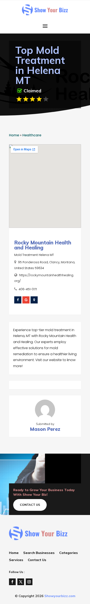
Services (16, 560)
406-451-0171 (28, 289)
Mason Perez (45, 429)
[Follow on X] (20, 581)
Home (14, 135)
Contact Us (30, 505)
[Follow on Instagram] (29, 581)
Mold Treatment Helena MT (34, 255)
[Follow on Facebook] (12, 581)
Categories (68, 553)
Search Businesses (39, 553)
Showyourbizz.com (59, 596)
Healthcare (31, 135)
